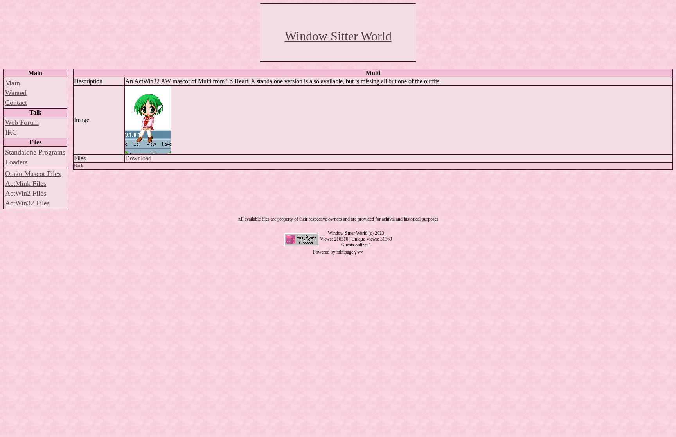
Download (138, 158)
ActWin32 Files (27, 203)
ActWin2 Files (25, 193)
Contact (16, 102)
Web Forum (22, 122)
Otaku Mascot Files (33, 174)
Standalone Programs (35, 152)
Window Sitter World (338, 36)
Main (12, 83)
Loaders (16, 162)
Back (78, 166)
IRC (11, 132)
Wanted (16, 93)
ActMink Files (25, 183)
